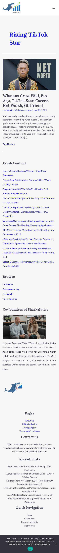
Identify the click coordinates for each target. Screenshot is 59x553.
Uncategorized (10, 299)
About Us (29, 420)
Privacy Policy (29, 427)
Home (29, 515)
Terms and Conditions (29, 431)
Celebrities (8, 284)
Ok (30, 549)
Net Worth (8, 110)
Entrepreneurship (11, 289)
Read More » (9, 143)
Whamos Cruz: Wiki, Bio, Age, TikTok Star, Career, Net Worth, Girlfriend (26, 100)
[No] (55, 544)
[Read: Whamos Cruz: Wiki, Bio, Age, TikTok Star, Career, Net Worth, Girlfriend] (29, 74)
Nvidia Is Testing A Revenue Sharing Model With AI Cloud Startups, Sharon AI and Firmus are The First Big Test (28, 252)
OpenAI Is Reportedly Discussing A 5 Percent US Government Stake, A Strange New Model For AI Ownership (26, 211)
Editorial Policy (29, 424)
